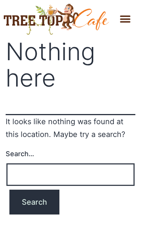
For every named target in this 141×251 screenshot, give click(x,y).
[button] (125, 19)
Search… (20, 154)
